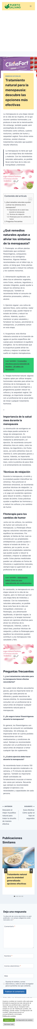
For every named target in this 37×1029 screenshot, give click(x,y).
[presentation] (18, 857)
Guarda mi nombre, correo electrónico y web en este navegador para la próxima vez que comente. (20, 984)
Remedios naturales (13, 76)
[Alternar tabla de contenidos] (29, 199)
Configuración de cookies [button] (24, 1020)
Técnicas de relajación (16, 214)
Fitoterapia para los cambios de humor (20, 218)
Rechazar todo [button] (9, 1024)
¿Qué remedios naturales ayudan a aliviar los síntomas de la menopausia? (18, 204)
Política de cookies (9, 1016)
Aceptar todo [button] (9, 1020)
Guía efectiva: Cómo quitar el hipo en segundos (29, 812)
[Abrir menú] (30, 6)
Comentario (9, 926)
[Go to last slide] (5, 870)
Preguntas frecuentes (14, 221)
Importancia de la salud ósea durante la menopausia (18, 211)
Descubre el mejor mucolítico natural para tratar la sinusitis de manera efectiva (9, 815)
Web (6, 976)
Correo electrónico (12, 966)
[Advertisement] (18, 29)
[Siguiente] (31, 870)
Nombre (8, 956)
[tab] (14, 896)
